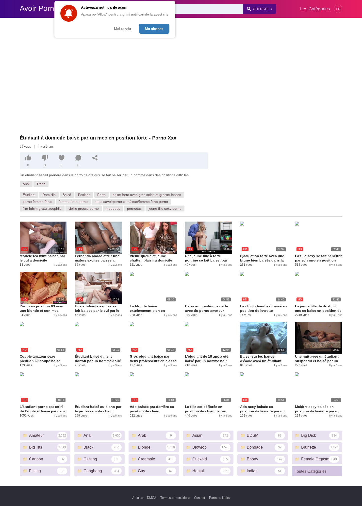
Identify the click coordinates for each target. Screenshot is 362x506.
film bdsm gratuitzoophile (42, 208)
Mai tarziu (122, 29)
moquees (113, 208)
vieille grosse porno (83, 208)
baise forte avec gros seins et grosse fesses (147, 195)
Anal (26, 184)
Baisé (67, 195)
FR (338, 9)
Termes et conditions (175, 498)
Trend (41, 184)
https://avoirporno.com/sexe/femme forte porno (131, 202)
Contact (199, 498)
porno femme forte (37, 202)
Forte (101, 195)
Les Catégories (315, 8)
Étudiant (29, 195)
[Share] (95, 157)
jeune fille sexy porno (164, 208)
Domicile (49, 195)
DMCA (151, 498)
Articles (137, 498)
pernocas (134, 208)
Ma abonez (154, 29)
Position (84, 195)
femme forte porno (73, 202)
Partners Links (219, 498)
